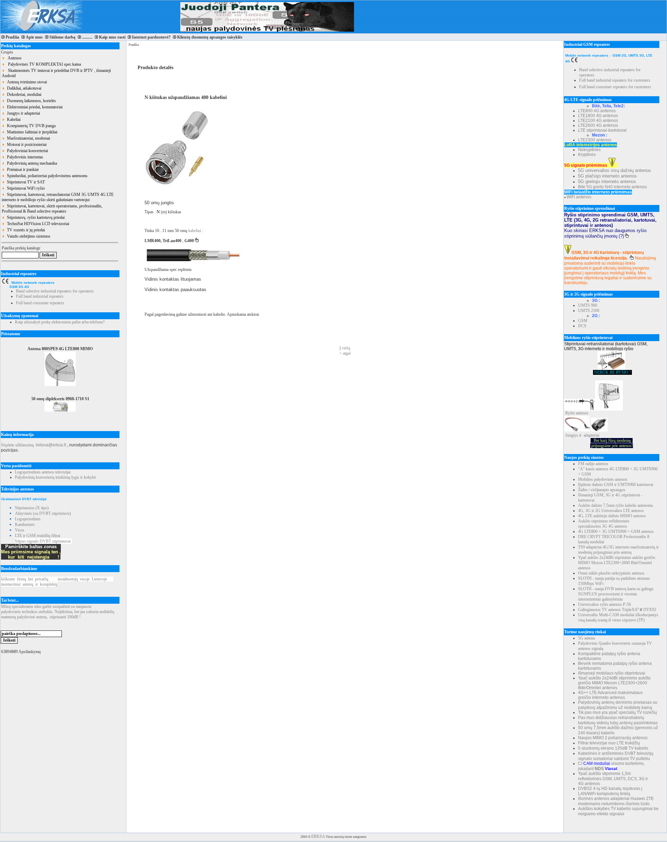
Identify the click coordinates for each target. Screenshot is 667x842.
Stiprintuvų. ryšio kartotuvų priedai (35, 217)
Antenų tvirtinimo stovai (26, 82)
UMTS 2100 (588, 310)
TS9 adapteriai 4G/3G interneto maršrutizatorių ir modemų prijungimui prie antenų (618, 550)
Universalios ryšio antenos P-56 (604, 604)
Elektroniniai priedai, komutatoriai (34, 107)
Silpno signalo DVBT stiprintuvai (43, 541)
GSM (582, 320)
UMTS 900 (587, 305)
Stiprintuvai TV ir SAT (25, 182)
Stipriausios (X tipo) (32, 507)
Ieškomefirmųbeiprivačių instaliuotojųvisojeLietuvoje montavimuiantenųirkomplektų (57, 582)
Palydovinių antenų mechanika (31, 163)
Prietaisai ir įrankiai (22, 169)
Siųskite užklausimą (17, 445)
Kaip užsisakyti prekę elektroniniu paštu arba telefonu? (60, 322)
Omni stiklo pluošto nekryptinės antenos (611, 573)
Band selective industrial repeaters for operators (55, 291)
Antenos (13, 58)
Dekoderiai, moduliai (23, 94)
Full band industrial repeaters (40, 296)
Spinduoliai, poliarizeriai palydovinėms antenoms (46, 175)
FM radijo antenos (593, 463)
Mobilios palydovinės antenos (602, 479)
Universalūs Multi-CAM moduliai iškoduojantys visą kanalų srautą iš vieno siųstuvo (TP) (618, 617)
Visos (19, 530)
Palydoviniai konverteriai (26, 150)
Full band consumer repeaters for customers (615, 86)
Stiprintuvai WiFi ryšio (25, 188)
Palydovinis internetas (24, 157)
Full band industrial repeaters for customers (614, 80)
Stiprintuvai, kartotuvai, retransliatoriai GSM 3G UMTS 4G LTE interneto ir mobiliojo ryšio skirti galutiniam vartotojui (58, 197)
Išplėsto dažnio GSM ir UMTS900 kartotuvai (615, 484)
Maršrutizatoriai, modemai (27, 138)
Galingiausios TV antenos (599, 609)
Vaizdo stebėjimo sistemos (27, 236)
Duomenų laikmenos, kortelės (30, 100)
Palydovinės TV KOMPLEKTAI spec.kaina (43, 64)
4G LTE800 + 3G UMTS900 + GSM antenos (616, 531)
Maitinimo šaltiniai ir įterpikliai (31, 132)
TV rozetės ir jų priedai (25, 230)
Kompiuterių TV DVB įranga (30, 125)
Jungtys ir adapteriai (22, 113)
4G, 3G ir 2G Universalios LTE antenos (611, 510)
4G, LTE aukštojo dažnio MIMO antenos (612, 515)
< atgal (345, 353)
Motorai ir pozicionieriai (26, 144)
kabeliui (195, 230)
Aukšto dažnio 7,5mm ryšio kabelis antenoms (615, 505)
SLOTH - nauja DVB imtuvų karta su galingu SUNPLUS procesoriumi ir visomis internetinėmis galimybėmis (615, 594)
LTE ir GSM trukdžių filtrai (37, 535)
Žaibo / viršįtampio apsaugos (601, 489)
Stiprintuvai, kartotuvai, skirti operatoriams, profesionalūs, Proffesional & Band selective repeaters (52, 209)
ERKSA (318, 836)
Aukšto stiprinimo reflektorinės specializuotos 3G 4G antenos (603, 524)
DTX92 (649, 609)
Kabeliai (12, 119)
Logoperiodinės (28, 519)
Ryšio (570, 413)
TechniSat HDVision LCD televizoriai (37, 223)
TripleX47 (630, 609)
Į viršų (344, 348)
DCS (582, 325)
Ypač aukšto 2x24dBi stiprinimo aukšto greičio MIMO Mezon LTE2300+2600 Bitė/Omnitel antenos (616, 562)
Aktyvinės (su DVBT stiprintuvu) (43, 513)
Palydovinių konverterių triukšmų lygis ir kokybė (55, 477)
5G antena (586, 638)
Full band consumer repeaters (40, 302)
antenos (582, 413)
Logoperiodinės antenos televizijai (43, 472)
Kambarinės (25, 524)
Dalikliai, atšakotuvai (23, 88)
